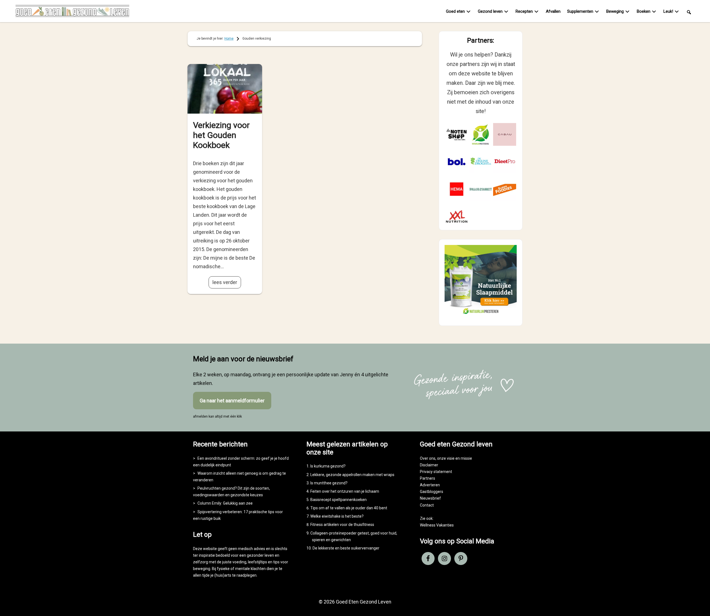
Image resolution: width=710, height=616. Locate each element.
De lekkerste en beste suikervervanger (346, 548)
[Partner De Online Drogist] (481, 161)
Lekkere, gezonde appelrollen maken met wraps (352, 474)
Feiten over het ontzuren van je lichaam (344, 491)
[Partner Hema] (457, 189)
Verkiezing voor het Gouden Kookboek (221, 135)
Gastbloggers (431, 491)
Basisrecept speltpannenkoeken (338, 499)
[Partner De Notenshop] (457, 134)
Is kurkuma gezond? (328, 466)
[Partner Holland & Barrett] (481, 189)
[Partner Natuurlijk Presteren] (481, 134)
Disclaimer (429, 465)
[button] (688, 12)
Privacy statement (436, 471)
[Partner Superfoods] (505, 189)
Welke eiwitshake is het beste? (337, 516)
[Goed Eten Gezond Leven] (72, 12)
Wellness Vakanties (437, 525)
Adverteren (430, 485)
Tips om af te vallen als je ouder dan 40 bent (348, 508)
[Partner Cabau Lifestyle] (505, 134)
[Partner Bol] (457, 161)
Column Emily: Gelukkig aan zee (225, 503)
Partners (427, 478)
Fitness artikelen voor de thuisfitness (342, 524)
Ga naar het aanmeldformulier (232, 400)
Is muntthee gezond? (329, 483)
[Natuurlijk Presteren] (481, 315)
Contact (427, 505)
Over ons (427, 458)
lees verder (224, 282)
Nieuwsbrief (430, 498)
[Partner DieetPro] (505, 161)
